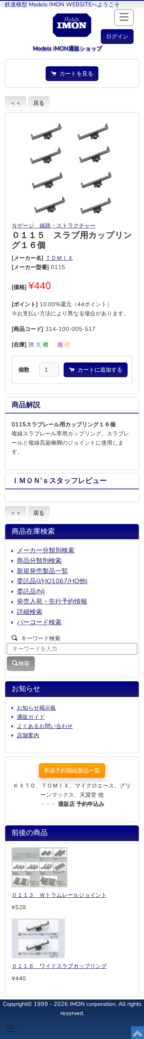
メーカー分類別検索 (45, 550)
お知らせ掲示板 (36, 708)
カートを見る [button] (74, 73)
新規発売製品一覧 (42, 571)
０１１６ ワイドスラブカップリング (59, 966)
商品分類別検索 (39, 560)
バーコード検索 (39, 622)
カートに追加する (98, 370)
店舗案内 (28, 735)
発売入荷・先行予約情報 (52, 601)
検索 (24, 663)
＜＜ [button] (15, 103)
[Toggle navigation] (10, 1028)
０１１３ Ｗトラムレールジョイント (59, 895)
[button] (117, 36)
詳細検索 (29, 612)
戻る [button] (38, 103)
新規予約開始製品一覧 (72, 770)
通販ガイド (31, 717)
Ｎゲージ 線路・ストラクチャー (54, 226)
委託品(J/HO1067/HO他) (52, 581)
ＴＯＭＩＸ (59, 258)
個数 (24, 370)
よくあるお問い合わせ (45, 726)
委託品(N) (31, 591)
